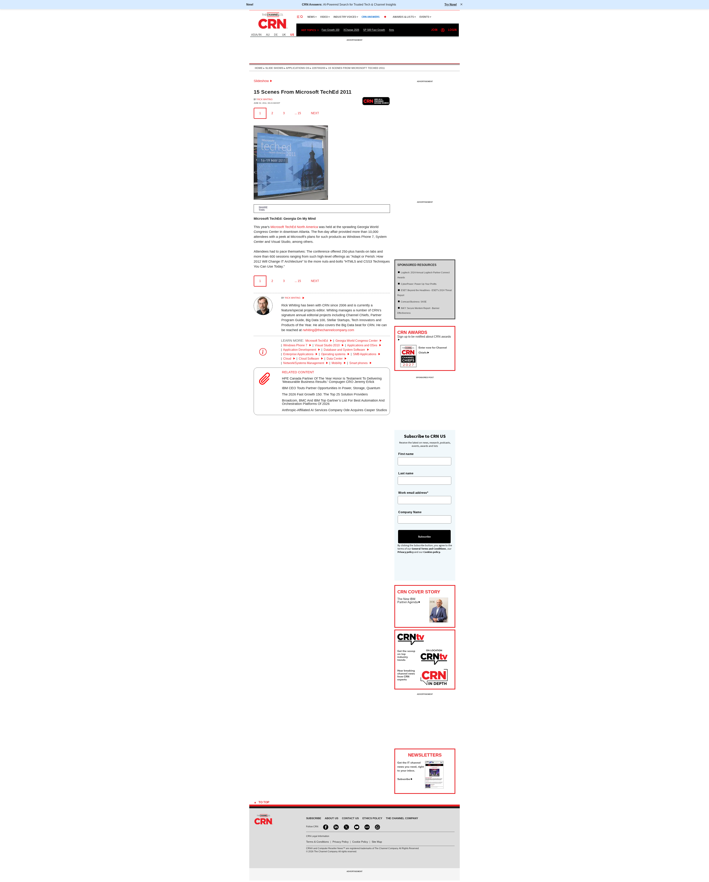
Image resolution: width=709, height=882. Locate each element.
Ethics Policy (372, 818)
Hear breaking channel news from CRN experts (406, 675)
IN (260, 34)
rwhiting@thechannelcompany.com (328, 330)
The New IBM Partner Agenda (407, 601)
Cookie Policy (360, 841)
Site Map (377, 841)
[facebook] (325, 827)
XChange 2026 (351, 29)
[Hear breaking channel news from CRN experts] (434, 677)
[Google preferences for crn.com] (376, 101)
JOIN (434, 30)
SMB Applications (365, 354)
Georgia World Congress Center (356, 340)
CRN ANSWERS (371, 16)
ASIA (254, 34)
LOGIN (452, 30)
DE (276, 34)
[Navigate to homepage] (272, 29)
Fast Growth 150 (330, 29)
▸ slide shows (273, 68)
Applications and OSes (362, 345)
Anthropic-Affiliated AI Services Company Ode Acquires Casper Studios (334, 410)
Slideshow (261, 81)
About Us (331, 818)
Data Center (335, 358)
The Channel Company (402, 818)
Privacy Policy (341, 841)
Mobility (337, 363)
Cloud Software (309, 358)
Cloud (287, 358)
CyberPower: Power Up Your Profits (418, 284)
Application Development (300, 349)
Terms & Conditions (317, 841)
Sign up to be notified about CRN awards (424, 336)
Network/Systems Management (304, 363)
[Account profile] (443, 30)
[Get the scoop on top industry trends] (434, 658)
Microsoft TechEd (317, 340)
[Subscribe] (434, 787)
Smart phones (358, 363)
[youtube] (356, 827)
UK (284, 34)
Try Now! (450, 4)
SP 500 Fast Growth (374, 29)
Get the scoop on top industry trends (406, 655)
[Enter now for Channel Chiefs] (409, 366)
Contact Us (350, 818)
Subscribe (403, 779)
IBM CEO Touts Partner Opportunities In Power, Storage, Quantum (331, 388)
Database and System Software (345, 349)
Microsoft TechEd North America (294, 227)
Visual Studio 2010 (327, 345)
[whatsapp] (377, 827)
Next (315, 113)
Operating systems (333, 354)
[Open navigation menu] (300, 16)
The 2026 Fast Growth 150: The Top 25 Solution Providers (325, 394)
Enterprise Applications (298, 354)
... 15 (298, 113)
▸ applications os (296, 68)
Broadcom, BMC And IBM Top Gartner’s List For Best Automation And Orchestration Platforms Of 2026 (333, 402)
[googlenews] (367, 827)
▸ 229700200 (317, 68)
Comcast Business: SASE (414, 301)
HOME (259, 68)
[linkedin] (336, 827)
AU (268, 34)
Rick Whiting (265, 99)
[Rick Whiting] (263, 314)
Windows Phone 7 (295, 345)
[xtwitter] (346, 827)
